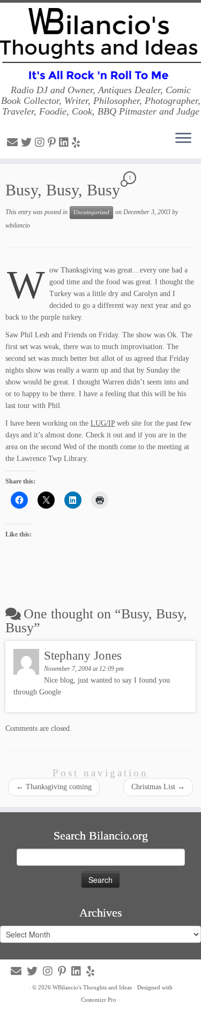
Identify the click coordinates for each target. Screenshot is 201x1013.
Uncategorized (91, 212)
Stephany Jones (83, 655)
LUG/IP (103, 423)
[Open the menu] (183, 139)
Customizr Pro (98, 999)
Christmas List (158, 787)
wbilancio (17, 225)
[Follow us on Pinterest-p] (53, 142)
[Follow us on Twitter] (28, 142)
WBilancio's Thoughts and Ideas (92, 987)
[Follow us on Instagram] (41, 142)
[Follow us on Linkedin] (65, 142)
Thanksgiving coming (54, 787)
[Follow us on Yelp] (77, 142)
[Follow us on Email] (14, 142)
